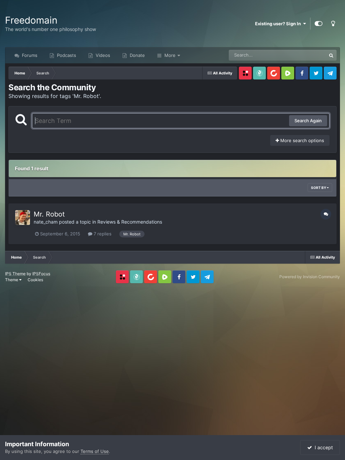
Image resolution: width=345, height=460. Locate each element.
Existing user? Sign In (279, 23)
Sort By (319, 188)
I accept (322, 447)
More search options (301, 140)
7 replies (102, 233)
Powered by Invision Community (309, 276)
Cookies (35, 279)
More (170, 55)
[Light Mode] (333, 24)
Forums (29, 55)
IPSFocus (41, 273)
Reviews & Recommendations (129, 222)
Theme (12, 279)
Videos (102, 55)
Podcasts (66, 55)
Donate (136, 55)
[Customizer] (318, 24)
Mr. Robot (49, 214)
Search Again (308, 120)
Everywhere (305, 55)
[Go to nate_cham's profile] (22, 217)
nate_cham (46, 222)
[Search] (331, 55)
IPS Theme (15, 273)
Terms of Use (95, 451)
